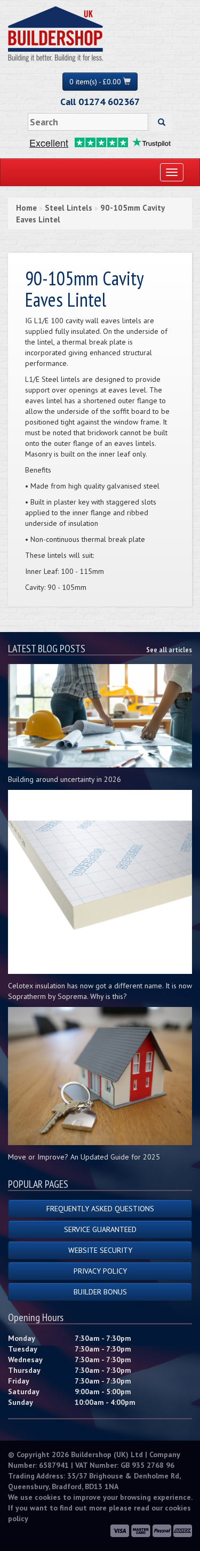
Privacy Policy (100, 1271)
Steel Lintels (68, 208)
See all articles (169, 649)
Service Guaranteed (100, 1229)
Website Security (100, 1250)
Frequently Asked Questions (100, 1208)
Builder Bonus (100, 1292)
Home (26, 208)
